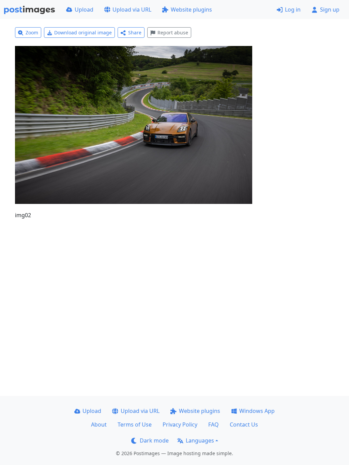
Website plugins (191, 9)
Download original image (83, 32)
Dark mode (154, 440)
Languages (200, 440)
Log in (293, 9)
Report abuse (172, 32)
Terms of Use (135, 424)
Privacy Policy (180, 424)
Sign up (329, 9)
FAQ (213, 424)
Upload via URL (131, 9)
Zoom (32, 32)
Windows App (257, 411)
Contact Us (244, 424)
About (99, 424)
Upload (84, 9)
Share (134, 32)
